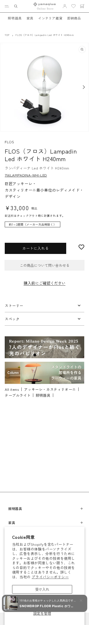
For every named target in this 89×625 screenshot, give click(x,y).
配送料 (9, 215)
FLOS (9, 141)
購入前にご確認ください (45, 283)
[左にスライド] (5, 87)
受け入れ (42, 589)
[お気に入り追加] (81, 247)
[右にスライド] (84, 87)
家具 (30, 18)
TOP (7, 35)
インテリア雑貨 (50, 18)
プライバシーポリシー (50, 576)
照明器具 (15, 18)
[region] (44, 227)
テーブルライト (18, 395)
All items (12, 389)
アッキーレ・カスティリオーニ (50, 389)
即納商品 (74, 18)
